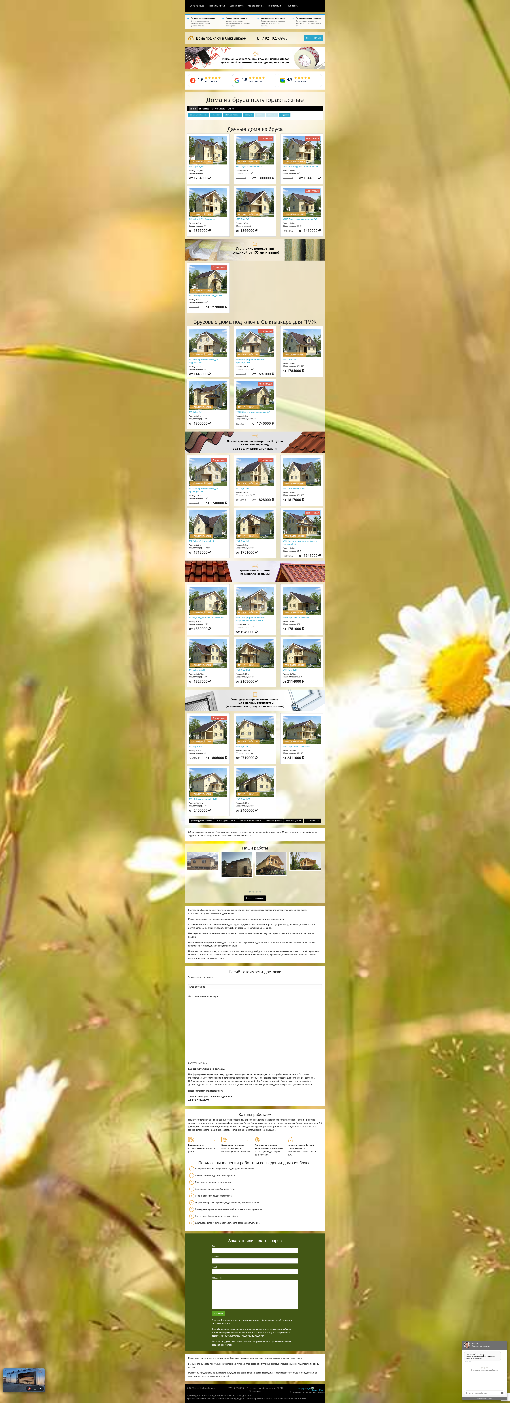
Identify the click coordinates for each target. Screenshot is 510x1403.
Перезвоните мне (313, 38)
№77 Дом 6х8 (242, 219)
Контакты (293, 6)
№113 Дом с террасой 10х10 (203, 799)
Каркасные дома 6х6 (274, 821)
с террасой (284, 115)
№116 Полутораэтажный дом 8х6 (205, 295)
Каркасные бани (256, 6)
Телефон (215, 1257)
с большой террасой (232, 115)
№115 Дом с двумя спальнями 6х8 (300, 219)
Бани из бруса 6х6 (312, 821)
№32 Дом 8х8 (242, 488)
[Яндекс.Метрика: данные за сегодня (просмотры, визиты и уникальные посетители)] (317, 1389)
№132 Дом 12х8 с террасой (296, 746)
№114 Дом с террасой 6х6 (249, 166)
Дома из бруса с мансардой (201, 821)
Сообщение (217, 1278)
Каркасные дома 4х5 (294, 821)
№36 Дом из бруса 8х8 (294, 488)
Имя (213, 1246)
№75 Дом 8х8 (242, 541)
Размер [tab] (205, 108)
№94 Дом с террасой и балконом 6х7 (301, 166)
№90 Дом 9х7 (196, 412)
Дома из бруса (197, 6)
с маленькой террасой (198, 115)
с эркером (248, 115)
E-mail (214, 1267)
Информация (274, 6)
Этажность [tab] (219, 108)
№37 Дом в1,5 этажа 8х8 (201, 541)
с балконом (216, 115)
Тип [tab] (194, 108)
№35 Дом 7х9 (289, 359)
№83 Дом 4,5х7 (196, 166)
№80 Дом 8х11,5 (244, 746)
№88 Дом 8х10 (290, 670)
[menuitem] (197, 5)
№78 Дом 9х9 (196, 746)
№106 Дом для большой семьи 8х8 (206, 617)
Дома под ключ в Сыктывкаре (220, 38)
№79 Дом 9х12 (243, 799)
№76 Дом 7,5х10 (197, 670)
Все (232, 108)
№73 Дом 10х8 (243, 670)
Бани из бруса (237, 6)
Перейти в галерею (254, 898)
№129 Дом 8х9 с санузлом (296, 617)
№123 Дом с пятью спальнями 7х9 (253, 412)
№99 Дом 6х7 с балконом (202, 219)
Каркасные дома (217, 6)
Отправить (218, 1313)
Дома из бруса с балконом (226, 821)
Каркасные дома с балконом (251, 821)
